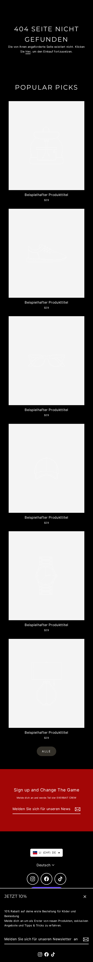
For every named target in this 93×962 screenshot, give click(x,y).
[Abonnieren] (85, 939)
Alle (46, 751)
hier (28, 51)
